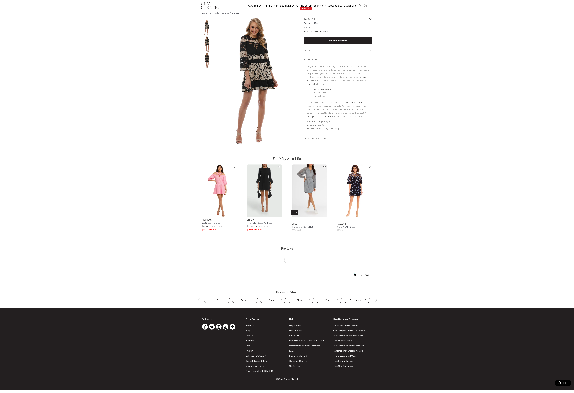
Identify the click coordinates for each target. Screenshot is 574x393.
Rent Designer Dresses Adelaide (349, 350)
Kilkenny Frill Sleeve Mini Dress (259, 223)
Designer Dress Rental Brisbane (348, 345)
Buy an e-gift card (298, 356)
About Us (250, 325)
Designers (350, 6)
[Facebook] (205, 327)
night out (311, 84)
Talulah (341, 224)
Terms (249, 345)
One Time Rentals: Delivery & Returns (307, 340)
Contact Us (294, 366)
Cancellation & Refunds (257, 361)
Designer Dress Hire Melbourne (348, 335)
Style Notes (310, 59)
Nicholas (207, 220)
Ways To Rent (255, 6)
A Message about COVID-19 (259, 371)
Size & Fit (309, 50)
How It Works (296, 330)
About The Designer (315, 139)
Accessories (335, 6)
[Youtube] (225, 327)
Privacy (249, 350)
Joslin (295, 224)
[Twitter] (212, 327)
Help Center (295, 325)
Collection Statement (256, 356)
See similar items (338, 40)
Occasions (320, 6)
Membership (271, 6)
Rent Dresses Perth (342, 340)
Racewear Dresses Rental (346, 325)
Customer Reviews (298, 361)
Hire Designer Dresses (345, 319)
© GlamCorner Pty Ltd (287, 379)
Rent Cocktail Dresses (344, 366)
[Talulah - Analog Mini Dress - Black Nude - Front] (206, 27)
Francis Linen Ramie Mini (302, 227)
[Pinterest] (232, 327)
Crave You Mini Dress (346, 227)
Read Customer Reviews (316, 31)
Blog (248, 330)
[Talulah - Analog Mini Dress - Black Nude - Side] (206, 44)
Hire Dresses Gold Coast (345, 356)
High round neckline (322, 89)
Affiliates (250, 340)
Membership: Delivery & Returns (304, 345)
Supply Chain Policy (255, 366)
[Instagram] (219, 327)
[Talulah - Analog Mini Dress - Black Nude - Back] (206, 60)
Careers (249, 335)
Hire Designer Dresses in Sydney (349, 330)
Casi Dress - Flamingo (211, 223)
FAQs (291, 350)
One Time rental (289, 6)
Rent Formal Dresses (343, 361)
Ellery (250, 220)
